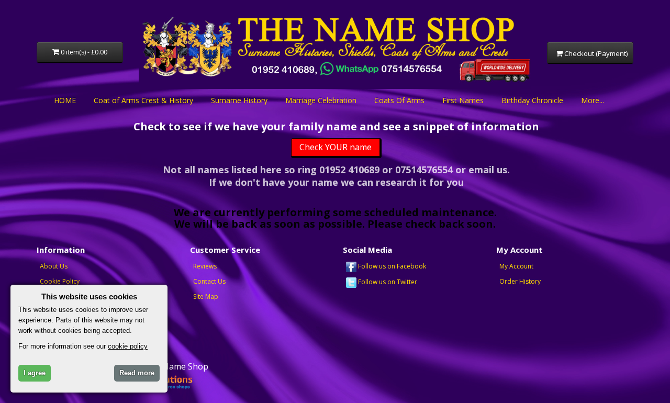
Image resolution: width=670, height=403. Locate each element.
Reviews (205, 266)
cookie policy (128, 346)
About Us (54, 266)
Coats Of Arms (399, 100)
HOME (65, 100)
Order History (520, 281)
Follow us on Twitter (386, 281)
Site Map (205, 296)
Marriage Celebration (320, 100)
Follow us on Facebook (391, 266)
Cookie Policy (60, 281)
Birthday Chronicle (532, 100)
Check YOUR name (335, 147)
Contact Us (209, 281)
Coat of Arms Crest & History (143, 100)
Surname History (239, 100)
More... (592, 100)
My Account (516, 266)
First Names (463, 100)
